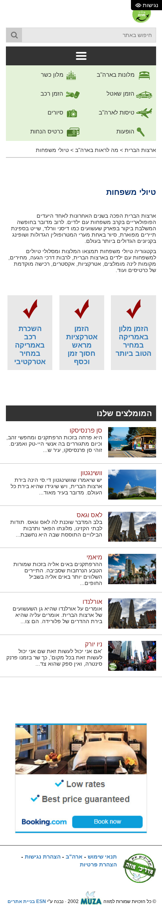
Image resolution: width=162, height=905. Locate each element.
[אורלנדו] (132, 613)
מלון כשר (53, 74)
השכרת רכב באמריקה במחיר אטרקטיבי (30, 345)
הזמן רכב (52, 93)
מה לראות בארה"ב (96, 150)
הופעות (126, 131)
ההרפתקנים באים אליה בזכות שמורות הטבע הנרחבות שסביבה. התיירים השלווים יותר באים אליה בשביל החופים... (57, 573)
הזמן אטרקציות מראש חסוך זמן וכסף (82, 345)
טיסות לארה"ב (117, 112)
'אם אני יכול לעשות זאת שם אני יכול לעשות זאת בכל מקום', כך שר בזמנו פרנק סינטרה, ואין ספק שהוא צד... (54, 657)
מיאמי (94, 557)
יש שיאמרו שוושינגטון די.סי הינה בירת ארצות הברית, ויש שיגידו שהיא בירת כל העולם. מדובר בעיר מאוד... (56, 486)
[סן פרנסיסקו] (132, 442)
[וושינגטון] (132, 484)
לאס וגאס (89, 515)
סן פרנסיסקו (86, 430)
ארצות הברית (140, 150)
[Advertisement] (81, 388)
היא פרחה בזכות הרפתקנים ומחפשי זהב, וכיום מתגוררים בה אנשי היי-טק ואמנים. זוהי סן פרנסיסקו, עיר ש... (54, 443)
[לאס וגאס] (132, 526)
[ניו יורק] (132, 655)
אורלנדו (92, 601)
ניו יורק (93, 644)
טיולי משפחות (52, 150)
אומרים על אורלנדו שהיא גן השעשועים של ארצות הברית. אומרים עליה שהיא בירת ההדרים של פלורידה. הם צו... (57, 614)
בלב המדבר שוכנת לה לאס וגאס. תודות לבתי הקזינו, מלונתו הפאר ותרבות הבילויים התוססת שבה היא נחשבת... (56, 528)
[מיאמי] (132, 569)
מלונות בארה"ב (116, 74)
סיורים (56, 112)
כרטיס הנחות (47, 131)
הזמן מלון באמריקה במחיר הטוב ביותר (133, 341)
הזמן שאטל (121, 93)
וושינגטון (91, 473)
